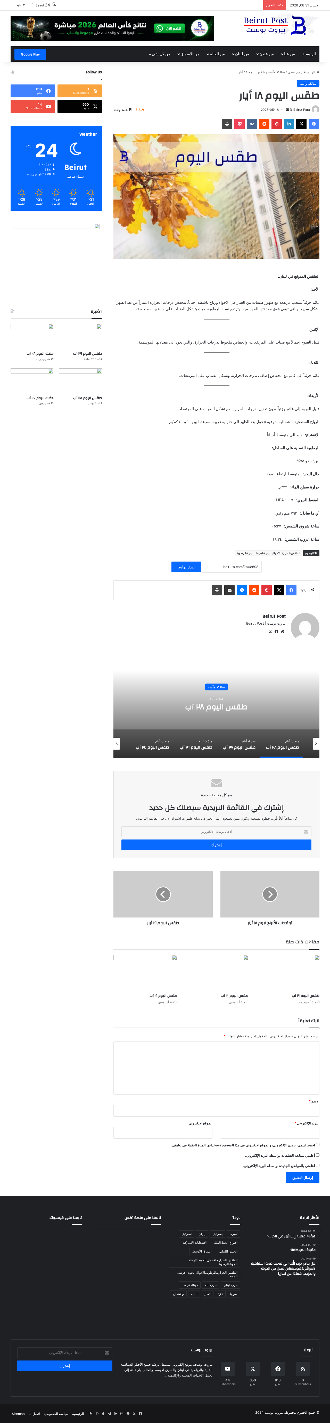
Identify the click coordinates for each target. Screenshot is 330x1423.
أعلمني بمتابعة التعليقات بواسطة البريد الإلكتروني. (280, 1155)
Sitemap (18, 1414)
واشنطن (178, 1294)
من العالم (217, 53)
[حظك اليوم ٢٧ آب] (32, 380)
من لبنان (242, 53)
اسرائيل (187, 1234)
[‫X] (270, 632)
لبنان (194, 1294)
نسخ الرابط (186, 567)
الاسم (314, 1101)
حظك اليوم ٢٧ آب (40, 398)
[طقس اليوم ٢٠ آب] (216, 973)
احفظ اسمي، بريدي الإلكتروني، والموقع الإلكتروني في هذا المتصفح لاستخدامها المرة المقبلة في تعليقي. (243, 1145)
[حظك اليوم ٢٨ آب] (32, 336)
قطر (208, 1294)
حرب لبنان (230, 1285)
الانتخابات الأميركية (195, 1243)
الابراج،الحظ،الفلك (225, 1243)
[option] (216, 706)
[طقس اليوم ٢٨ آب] (80, 380)
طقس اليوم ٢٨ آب (87, 398)
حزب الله (211, 1285)
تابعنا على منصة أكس (143, 1217)
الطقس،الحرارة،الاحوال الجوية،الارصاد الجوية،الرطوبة (268, 553)
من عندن (266, 53)
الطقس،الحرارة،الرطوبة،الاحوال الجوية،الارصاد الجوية (207, 1274)
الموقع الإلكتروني (200, 1123)
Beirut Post (301, 110)
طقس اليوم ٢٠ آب (234, 995)
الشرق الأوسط (201, 1251)
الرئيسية (309, 53)
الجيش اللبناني (228, 1251)
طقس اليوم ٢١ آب (305, 995)
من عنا (289, 53)
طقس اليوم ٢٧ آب (216, 707)
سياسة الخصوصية (56, 1414)
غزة (220, 1294)
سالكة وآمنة (276, 72)
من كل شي (161, 53)
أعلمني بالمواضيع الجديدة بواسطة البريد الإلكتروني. (279, 1166)
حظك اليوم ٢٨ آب (40, 353)
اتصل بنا (34, 1414)
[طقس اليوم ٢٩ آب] (80, 336)
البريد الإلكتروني (306, 1123)
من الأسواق (189, 53)
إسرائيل (217, 1234)
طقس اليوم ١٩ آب (163, 995)
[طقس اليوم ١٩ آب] (145, 973)
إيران (202, 1234)
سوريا (233, 1294)
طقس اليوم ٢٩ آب (87, 353)
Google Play (30, 54)
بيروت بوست (274, 1412)
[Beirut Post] (280, 25)
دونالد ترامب (190, 1285)
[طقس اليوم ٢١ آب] (287, 973)
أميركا (233, 1234)
